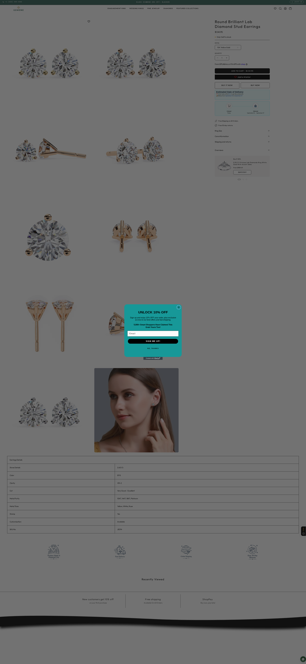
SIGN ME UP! (153, 341)
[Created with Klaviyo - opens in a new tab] (153, 358)
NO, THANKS (153, 348)
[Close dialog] (178, 307)
